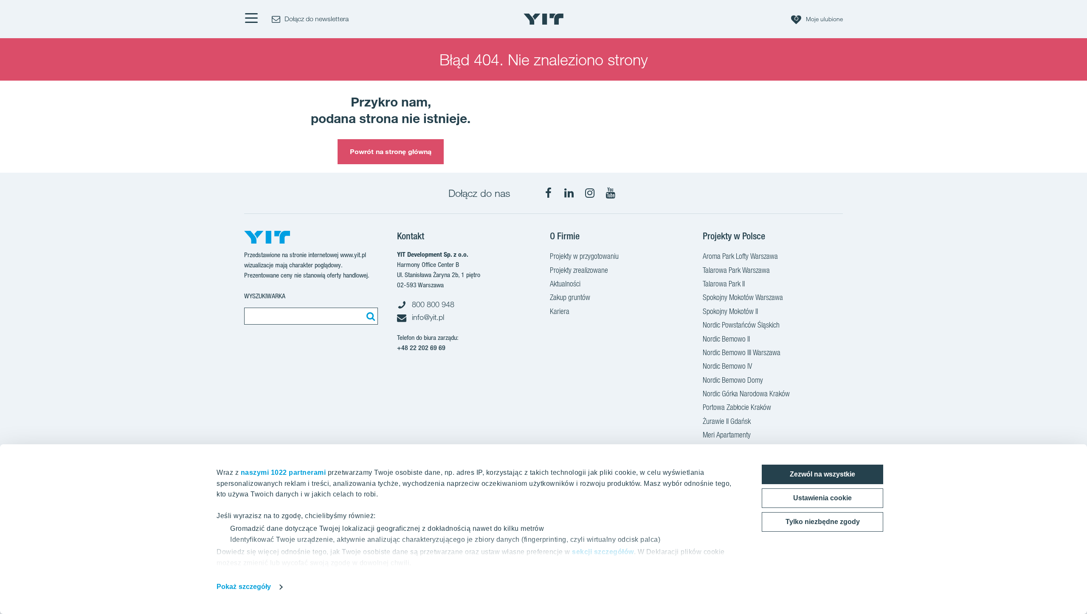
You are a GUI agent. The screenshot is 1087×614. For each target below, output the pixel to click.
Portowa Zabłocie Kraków (737, 407)
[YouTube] (610, 193)
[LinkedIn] (569, 193)
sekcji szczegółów (603, 551)
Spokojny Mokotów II (730, 311)
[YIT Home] (543, 19)
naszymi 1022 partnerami (283, 472)
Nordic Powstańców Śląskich (741, 324)
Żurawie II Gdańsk (727, 421)
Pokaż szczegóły (244, 586)
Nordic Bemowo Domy (733, 380)
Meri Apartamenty (727, 434)
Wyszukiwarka (264, 296)
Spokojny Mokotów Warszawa (743, 297)
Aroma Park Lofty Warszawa (740, 256)
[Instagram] (590, 193)
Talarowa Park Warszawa (736, 270)
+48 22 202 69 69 (421, 348)
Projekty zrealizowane (579, 270)
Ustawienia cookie (822, 498)
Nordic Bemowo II (726, 338)
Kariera (559, 311)
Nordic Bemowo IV (727, 366)
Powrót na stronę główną (390, 151)
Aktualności (565, 283)
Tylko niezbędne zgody (823, 521)
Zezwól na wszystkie (822, 474)
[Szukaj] (369, 316)
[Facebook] (548, 193)
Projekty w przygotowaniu (584, 256)
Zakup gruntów (570, 297)
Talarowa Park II (724, 283)
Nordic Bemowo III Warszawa (741, 352)
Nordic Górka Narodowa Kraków (746, 393)
